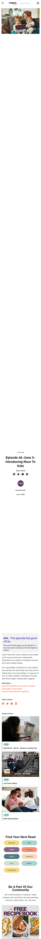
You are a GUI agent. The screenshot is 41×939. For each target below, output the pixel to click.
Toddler (11, 849)
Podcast (6, 744)
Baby (29, 843)
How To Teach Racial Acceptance (15, 692)
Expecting (11, 843)
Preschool (29, 849)
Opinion (29, 863)
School (11, 856)
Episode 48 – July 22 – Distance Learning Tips (20, 748)
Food (11, 863)
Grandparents (11, 870)
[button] (14, 474)
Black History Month (11, 819)
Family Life (29, 856)
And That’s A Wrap (10, 783)
